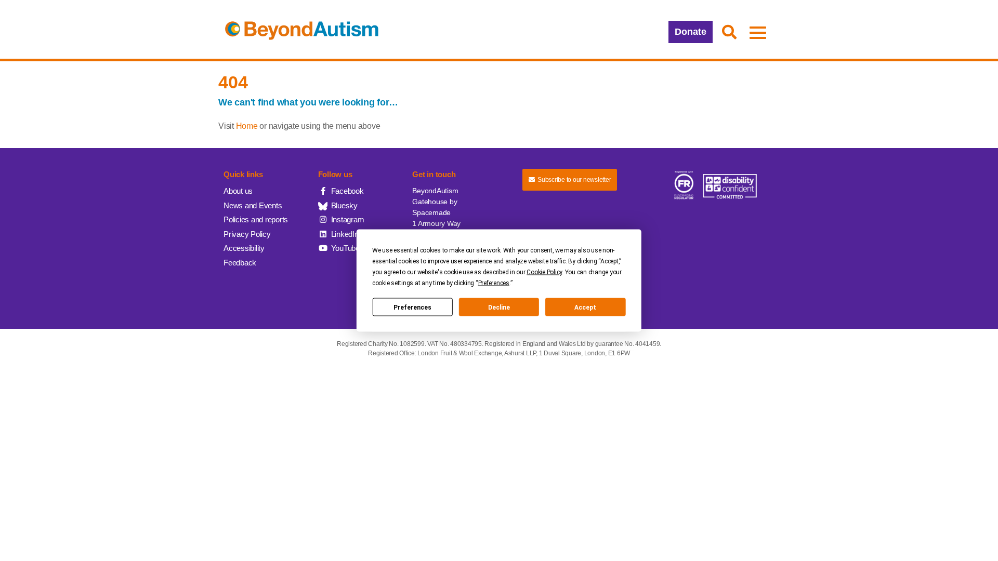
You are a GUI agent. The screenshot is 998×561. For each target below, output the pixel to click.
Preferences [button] (493, 283)
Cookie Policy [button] (544, 272)
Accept (585, 307)
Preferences (412, 307)
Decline (499, 307)
